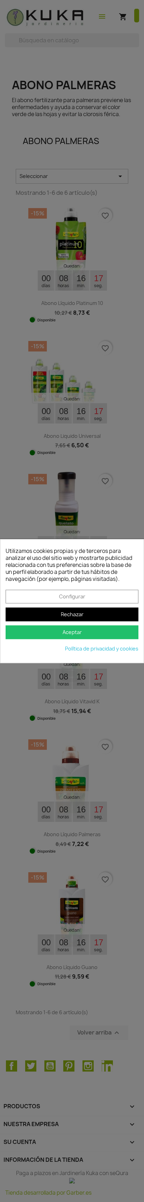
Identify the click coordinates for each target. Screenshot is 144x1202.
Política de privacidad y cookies (101, 648)
